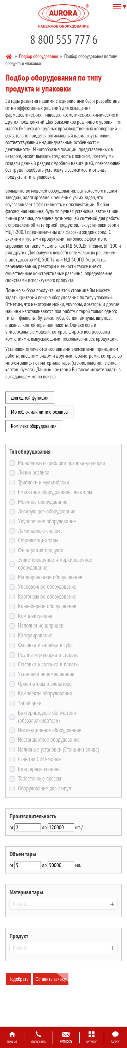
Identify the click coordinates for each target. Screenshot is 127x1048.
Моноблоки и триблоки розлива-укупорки (61, 463)
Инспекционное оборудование (49, 730)
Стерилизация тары (38, 540)
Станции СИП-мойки (39, 759)
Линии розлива (33, 472)
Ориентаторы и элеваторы (45, 684)
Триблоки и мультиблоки (43, 482)
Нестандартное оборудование (48, 739)
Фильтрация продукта (40, 550)
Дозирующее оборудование (46, 511)
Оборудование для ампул (44, 788)
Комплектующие (35, 616)
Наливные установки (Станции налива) (58, 749)
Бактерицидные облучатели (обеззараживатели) (47, 716)
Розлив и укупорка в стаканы (48, 655)
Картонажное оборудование (47, 596)
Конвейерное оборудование (47, 606)
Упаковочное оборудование (47, 586)
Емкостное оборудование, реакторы (55, 492)
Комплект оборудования (33, 426)
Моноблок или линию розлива (39, 411)
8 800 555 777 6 (63, 39)
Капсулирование (35, 635)
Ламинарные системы (40, 531)
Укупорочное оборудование (46, 521)
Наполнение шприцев (40, 625)
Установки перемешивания (46, 674)
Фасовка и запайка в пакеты (48, 664)
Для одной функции (30, 397)
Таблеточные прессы (39, 778)
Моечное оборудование (42, 502)
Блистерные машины (39, 769)
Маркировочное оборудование (50, 577)
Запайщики (29, 703)
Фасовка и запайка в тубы (45, 645)
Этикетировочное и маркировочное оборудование (55, 563)
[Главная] (9, 56)
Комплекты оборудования (45, 693)
